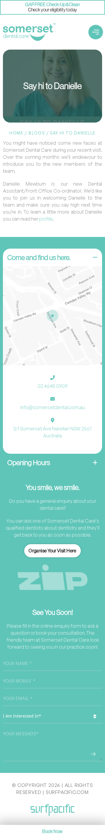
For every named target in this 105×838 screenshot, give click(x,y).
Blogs (37, 132)
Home (16, 132)
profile (45, 219)
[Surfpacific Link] (52, 810)
